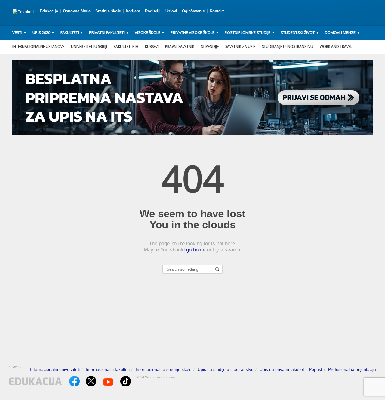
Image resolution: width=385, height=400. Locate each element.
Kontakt (217, 11)
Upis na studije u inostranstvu (226, 369)
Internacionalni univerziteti (55, 369)
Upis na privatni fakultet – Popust (291, 369)
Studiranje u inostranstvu (287, 46)
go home (195, 250)
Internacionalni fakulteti (108, 369)
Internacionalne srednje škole (164, 369)
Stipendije (210, 46)
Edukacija (49, 11)
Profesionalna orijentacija (352, 369)
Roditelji (153, 11)
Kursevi (152, 46)
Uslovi (171, 11)
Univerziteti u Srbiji (89, 46)
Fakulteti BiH (126, 46)
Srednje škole (108, 11)
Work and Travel (336, 46)
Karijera (133, 11)
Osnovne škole (77, 11)
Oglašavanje (193, 11)
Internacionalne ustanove (38, 46)
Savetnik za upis (240, 46)
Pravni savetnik (179, 46)
